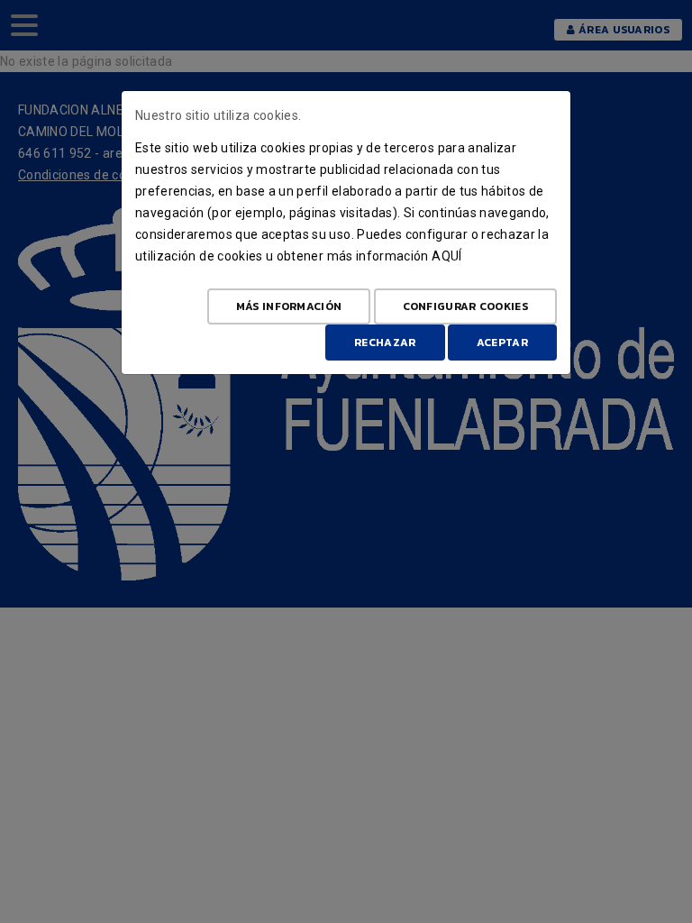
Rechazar (384, 342)
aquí (446, 256)
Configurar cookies (465, 306)
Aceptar (502, 342)
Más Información (289, 306)
